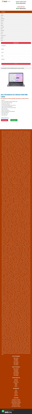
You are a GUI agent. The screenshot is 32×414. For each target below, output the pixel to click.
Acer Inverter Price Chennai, (5, 196)
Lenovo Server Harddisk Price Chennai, (13, 196)
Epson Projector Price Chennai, (24, 250)
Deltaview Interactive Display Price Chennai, (11, 336)
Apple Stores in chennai (16, 403)
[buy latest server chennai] (11, 412)
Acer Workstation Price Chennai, (8, 287)
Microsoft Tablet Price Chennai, (19, 227)
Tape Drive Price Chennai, (24, 328)
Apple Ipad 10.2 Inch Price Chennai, (6, 228)
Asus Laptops (16, 363)
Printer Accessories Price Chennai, (25, 166)
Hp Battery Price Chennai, (11, 152)
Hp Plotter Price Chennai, (26, 215)
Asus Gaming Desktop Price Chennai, (26, 170)
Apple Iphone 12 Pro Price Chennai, (12, 282)
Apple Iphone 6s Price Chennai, (12, 216)
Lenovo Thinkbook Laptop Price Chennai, (13, 291)
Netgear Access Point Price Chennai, (24, 290)
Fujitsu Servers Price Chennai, (16, 342)
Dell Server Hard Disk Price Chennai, (8, 136)
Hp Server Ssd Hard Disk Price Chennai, (23, 196)
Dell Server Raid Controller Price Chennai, (13, 138)
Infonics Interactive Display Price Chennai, (22, 336)
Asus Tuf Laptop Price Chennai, (13, 352)
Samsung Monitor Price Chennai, (26, 164)
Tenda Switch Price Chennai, (10, 351)
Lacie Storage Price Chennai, (5, 204)
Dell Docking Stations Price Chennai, (18, 289)
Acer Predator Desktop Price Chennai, (22, 244)
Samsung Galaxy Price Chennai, (6, 181)
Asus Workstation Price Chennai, (26, 341)
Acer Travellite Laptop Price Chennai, (19, 305)
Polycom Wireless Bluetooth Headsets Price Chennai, (14, 297)
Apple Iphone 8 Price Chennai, (12, 249)
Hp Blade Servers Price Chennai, (18, 276)
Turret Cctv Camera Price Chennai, (22, 311)
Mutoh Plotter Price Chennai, (17, 339)
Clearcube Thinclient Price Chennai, (15, 333)
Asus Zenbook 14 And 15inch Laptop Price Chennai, (18, 235)
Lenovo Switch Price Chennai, (23, 273)
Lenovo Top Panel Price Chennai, (13, 210)
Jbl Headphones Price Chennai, (26, 202)
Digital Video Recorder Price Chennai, (9, 310)
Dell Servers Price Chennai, (11, 288)
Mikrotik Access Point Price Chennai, (19, 334)
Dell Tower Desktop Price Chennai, (12, 353)
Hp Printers (16, 380)
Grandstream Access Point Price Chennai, (9, 335)
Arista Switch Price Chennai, (23, 322)
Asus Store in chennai (16, 405)
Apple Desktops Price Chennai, (25, 246)
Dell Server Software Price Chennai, (23, 137)
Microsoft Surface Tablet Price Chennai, (25, 181)
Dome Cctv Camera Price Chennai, (21, 306)
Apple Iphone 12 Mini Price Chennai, (14, 273)
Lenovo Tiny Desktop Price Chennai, (18, 141)
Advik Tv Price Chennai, (23, 259)
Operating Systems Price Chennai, (6, 303)
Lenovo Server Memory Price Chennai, (13, 204)
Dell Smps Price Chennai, (12, 227)
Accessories (16, 395)
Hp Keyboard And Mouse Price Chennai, (6, 183)
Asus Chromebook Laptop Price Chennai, (22, 352)
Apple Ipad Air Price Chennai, (11, 266)
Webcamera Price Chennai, (5, 281)
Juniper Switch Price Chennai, (15, 322)
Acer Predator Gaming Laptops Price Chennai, (17, 293)
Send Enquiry (4, 120)
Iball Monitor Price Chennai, (15, 340)
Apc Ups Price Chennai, (5, 165)
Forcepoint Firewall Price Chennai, (14, 319)
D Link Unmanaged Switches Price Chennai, (25, 219)
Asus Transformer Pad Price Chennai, (24, 171)
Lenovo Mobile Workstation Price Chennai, (17, 280)
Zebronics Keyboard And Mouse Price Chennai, (7, 199)
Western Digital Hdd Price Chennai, (18, 202)
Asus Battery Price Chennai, (13, 233)
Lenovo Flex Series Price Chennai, (20, 274)
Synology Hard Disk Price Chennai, (8, 308)
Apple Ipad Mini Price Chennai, (18, 266)
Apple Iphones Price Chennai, (17, 149)
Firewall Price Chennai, (11, 259)
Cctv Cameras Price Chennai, (13, 306)
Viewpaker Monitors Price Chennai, (20, 165)
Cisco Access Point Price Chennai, (17, 184)
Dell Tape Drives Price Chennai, (17, 139)
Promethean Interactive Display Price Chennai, (15, 328)
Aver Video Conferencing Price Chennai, (14, 327)
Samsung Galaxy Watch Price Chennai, (15, 181)
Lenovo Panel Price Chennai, (21, 210)
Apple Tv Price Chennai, (23, 217)
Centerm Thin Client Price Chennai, (24, 333)
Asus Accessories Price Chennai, (6, 233)
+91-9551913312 (22, 8)
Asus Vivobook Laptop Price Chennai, (6, 235)
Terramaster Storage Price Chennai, (6, 321)
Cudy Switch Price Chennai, (27, 351)
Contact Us (16, 392)
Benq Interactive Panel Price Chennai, (19, 325)
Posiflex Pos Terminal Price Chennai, (9, 275)
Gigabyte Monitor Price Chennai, (18, 341)
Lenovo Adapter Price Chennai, (5, 154)
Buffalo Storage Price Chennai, (14, 321)
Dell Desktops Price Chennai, (11, 156)
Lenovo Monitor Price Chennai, (11, 242)
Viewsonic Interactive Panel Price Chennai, (21, 326)
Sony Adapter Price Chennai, (7, 155)
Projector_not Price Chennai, (16, 188)
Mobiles (16, 383)
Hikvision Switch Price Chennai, (19, 309)
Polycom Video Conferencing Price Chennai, (23, 241)
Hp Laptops (16, 360)
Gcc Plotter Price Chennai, (9, 339)
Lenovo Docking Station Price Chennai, (10, 211)
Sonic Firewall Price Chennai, (18, 262)
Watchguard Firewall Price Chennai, (17, 263)
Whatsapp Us (13, 120)
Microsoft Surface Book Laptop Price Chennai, (14, 281)
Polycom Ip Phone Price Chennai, (8, 350)
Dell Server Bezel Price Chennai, (6, 137)
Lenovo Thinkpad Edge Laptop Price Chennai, (24, 232)
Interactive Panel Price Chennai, (10, 325)
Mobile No (2, 49)
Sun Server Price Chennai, (27, 278)
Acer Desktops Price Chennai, (12, 158)
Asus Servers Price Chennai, (19, 353)
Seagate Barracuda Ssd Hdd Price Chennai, (19, 200)
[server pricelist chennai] (9, 412)
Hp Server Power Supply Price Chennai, (14, 279)
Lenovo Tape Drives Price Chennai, (15, 248)
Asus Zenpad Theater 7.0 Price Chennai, (16, 172)
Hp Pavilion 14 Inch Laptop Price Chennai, (11, 218)
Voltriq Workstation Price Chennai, (14, 338)
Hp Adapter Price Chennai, (19, 150)
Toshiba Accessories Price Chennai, (16, 155)
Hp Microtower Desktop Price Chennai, (24, 277)
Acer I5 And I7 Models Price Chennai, (17, 186)
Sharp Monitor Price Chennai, (22, 340)
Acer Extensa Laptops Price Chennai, (19, 294)
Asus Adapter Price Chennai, (21, 233)
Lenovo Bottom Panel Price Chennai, (17, 213)
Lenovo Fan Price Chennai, (18, 211)
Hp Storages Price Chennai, (21, 140)
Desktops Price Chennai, (13, 164)
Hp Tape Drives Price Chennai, (14, 228)
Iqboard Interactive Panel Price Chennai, (15, 337)
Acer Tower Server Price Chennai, (8, 184)
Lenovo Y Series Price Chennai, (26, 227)
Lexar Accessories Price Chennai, (26, 203)
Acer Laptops (16, 364)
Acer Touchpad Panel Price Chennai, (25, 195)
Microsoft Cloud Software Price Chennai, (25, 180)
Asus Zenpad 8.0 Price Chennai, (25, 172)
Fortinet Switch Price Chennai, (12, 324)
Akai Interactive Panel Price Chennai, (25, 337)
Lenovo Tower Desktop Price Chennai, (8, 141)
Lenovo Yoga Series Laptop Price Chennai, (16, 182)
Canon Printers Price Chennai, (14, 264)
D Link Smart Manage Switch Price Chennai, (11, 243)
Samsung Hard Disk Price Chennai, (10, 309)
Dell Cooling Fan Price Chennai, (25, 139)
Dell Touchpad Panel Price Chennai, (19, 167)
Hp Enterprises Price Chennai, (18, 247)
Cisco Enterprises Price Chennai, (26, 184)
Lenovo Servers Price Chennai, (20, 158)
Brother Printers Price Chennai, (16, 230)
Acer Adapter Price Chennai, (26, 152)
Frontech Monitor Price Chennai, (6, 338)
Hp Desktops (16, 371)
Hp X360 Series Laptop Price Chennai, (25, 157)
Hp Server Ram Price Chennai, (26, 198)
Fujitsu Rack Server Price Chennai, (24, 342)
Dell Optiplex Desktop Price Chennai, (24, 142)
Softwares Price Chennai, (24, 303)
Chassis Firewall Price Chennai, (26, 260)
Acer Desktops (16, 375)
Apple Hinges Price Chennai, (5, 210)
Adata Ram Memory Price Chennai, (17, 308)
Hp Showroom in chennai (16, 399)
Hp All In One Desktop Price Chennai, (8, 215)
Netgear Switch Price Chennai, (14, 311)
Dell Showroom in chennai (16, 401)
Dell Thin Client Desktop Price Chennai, (17, 323)
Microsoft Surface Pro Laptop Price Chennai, (20, 134)
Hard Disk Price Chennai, (17, 179)
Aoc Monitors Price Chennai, (15, 232)
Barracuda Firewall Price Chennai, (6, 319)
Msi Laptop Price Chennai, (25, 256)
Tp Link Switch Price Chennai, (14, 304)
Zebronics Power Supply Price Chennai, (25, 179)
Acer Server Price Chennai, (9, 188)
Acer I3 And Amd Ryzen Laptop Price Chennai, (7, 186)
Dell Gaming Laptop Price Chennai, (24, 281)
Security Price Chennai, (7, 306)
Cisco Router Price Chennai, (21, 212)
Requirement (3, 59)
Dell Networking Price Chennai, (24, 258)
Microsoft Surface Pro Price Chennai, (6, 182)
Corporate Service (3, 35)
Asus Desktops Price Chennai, (20, 168)
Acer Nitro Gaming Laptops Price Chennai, (9, 294)
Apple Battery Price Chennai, (19, 153)
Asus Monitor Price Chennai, (21, 228)
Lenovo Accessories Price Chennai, (19, 152)
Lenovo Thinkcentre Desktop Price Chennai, (18, 133)
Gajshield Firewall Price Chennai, (22, 319)
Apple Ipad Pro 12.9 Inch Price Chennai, (15, 166)
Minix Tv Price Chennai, (9, 232)
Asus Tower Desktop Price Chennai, (17, 170)
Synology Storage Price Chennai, (26, 266)
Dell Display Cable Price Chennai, (26, 226)
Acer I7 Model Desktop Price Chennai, (13, 244)
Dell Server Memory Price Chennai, (26, 136)
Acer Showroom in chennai (16, 406)
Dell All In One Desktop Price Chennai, (22, 187)
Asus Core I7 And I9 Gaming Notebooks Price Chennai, (10, 187)
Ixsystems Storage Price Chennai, (26, 320)
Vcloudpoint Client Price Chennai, (16, 180)
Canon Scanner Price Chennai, (21, 245)
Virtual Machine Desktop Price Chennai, (9, 260)
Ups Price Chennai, (10, 133)
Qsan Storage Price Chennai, (5, 324)
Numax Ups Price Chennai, (16, 350)
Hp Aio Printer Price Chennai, (25, 263)
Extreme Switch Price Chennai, (9, 323)
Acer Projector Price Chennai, (24, 188)
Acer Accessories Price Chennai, (26, 150)
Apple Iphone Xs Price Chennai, (25, 265)
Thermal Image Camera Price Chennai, (21, 231)
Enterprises (2, 20)
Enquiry (16, 391)
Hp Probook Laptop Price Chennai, (8, 157)
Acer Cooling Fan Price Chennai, (10, 200)
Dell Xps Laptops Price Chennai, (26, 141)
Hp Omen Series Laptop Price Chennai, (18, 135)
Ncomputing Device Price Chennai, (11, 274)
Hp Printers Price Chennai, (5, 169)
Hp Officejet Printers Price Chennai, (21, 169)
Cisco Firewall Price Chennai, (11, 262)
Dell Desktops (16, 370)
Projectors (16, 379)
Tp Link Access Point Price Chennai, (15, 290)
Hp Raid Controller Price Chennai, (18, 198)
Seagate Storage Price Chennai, (10, 320)
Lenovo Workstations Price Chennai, (19, 143)
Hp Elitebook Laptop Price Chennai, (17, 157)
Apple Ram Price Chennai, (7, 311)
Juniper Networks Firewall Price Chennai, (25, 318)
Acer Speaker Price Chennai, (17, 195)
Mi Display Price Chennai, (7, 280)
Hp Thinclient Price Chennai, (20, 243)
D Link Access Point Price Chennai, (20, 220)
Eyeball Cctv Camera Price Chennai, (10, 307)
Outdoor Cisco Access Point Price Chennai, (7, 185)
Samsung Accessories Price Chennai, (24, 151)
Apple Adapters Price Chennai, (12, 153)
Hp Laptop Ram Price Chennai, (16, 287)
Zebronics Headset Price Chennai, (13, 189)
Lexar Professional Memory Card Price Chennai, (16, 203)
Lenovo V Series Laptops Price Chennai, (6, 219)
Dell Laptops (16, 359)
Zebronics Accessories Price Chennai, (9, 198)
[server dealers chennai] (5, 412)
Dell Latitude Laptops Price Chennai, (6, 142)
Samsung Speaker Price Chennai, (8, 263)
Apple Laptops (16, 358)
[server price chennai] (7, 412)
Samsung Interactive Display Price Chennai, (15, 303)
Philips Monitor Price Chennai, (12, 165)
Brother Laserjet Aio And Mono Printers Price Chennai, (10, 231)
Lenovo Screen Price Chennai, (9, 213)
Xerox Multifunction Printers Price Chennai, (13, 140)
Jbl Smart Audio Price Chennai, (9, 201)
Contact (2, 40)
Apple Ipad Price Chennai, (7, 166)
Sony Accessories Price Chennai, (22, 154)
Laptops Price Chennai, (17, 259)
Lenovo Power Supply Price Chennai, (17, 214)
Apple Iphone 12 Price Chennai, (6, 273)
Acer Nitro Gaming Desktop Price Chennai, (24, 295)
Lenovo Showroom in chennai (16, 402)
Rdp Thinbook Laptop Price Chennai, (10, 134)
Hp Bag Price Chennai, (26, 243)
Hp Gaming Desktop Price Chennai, (20, 292)
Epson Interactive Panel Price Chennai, (9, 349)
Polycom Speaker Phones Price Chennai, (25, 297)
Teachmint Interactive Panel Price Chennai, (19, 349)
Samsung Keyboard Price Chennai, (18, 246)
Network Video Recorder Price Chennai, (19, 310)
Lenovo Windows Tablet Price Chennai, (6, 180)
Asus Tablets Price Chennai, (15, 171)
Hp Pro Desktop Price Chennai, (12, 292)
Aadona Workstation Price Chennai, (25, 339)
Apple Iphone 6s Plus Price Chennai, (20, 216)
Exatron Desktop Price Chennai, (5, 352)
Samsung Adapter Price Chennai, (15, 151)
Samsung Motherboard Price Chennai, (8, 246)
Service (16, 394)
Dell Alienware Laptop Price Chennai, (15, 142)
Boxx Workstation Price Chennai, (10, 341)
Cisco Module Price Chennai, (22, 279)
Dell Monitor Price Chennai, (5, 168)
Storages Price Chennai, (11, 179)
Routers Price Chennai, (24, 308)
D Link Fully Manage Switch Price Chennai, (16, 183)
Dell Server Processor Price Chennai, (17, 136)
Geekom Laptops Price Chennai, (24, 350)
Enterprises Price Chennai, (11, 247)
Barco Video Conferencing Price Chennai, (11, 326)
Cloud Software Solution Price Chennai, (16, 265)
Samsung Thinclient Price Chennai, (6, 333)
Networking (2, 30)
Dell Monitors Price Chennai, (11, 143)
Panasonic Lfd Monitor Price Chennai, (23, 204)
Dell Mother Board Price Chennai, (13, 168)
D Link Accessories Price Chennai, (16, 219)
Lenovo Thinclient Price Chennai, (26, 323)
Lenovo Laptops (16, 362)
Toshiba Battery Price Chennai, (24, 155)
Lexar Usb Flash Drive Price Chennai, (6, 203)
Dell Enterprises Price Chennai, (26, 247)
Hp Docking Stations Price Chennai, (8, 289)
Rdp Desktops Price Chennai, (22, 205)
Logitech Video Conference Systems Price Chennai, (24, 234)
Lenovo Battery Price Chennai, (26, 153)
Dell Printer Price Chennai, (7, 293)
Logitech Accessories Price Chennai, (20, 282)
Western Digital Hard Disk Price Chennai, (10, 305)
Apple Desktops (16, 368)
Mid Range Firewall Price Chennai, (23, 261)
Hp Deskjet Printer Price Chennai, (13, 169)
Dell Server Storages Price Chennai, (14, 137)
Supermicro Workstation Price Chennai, (6, 340)
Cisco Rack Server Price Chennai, (8, 258)
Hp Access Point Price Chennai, (20, 218)
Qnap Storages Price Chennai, (8, 250)
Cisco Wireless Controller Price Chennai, (13, 212)
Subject (2, 55)
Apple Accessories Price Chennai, (6, 151)
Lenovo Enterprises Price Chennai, (6, 248)
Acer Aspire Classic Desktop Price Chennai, (13, 295)
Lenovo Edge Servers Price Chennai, (22, 296)
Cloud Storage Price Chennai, (7, 265)
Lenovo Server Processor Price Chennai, (18, 199)
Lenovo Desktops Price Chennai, (19, 156)
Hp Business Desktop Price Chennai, (17, 215)
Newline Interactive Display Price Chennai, (24, 327)
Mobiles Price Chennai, (7, 234)
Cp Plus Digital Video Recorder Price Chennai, (15, 312)
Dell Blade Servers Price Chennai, (8, 277)
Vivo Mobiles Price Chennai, (13, 234)
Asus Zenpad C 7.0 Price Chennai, (12, 173)
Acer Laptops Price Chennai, (5, 158)
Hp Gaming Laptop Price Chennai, (11, 256)
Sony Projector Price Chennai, (16, 258)
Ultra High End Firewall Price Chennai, (6, 261)
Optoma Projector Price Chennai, (19, 307)
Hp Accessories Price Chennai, (11, 150)
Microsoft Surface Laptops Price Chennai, (20, 229)
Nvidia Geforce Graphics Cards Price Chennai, (13, 197)
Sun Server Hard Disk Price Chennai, (12, 278)
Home (16, 390)
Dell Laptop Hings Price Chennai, (11, 167)
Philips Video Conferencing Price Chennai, (21, 324)
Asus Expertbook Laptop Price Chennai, (19, 275)
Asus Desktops (16, 374)
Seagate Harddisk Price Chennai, (12, 257)
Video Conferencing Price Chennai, (13, 241)
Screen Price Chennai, (22, 251)
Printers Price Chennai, (27, 168)
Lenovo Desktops (16, 372)
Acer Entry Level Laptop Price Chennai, (25, 185)
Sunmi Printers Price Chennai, (22, 304)
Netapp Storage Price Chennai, (18, 320)
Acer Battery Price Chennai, (5, 153)
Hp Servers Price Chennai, (24, 149)
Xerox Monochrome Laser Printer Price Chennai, (13, 251)
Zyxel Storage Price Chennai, (21, 321)
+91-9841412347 (22, 3)
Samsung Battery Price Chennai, (13, 154)
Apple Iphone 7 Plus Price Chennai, (8, 217)
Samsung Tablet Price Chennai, (5, 279)
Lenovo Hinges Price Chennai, (25, 211)
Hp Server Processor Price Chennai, (21, 189)
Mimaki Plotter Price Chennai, (22, 338)
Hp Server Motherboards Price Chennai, (9, 276)
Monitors (2, 25)
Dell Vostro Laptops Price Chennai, (8, 135)
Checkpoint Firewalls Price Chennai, (15, 318)
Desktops (2, 15)
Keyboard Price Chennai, (22, 197)
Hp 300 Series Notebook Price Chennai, (10, 229)
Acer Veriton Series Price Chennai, (16, 185)
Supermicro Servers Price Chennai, (13, 343)
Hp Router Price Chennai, (27, 218)
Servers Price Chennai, (19, 164)
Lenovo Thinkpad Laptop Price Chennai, (7, 171)
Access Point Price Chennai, (7, 290)
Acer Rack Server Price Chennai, (22, 264)
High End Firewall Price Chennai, (15, 261)
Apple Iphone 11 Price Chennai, (16, 217)
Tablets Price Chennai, (10, 149)
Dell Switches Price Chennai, (8, 226)
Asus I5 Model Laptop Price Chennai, (13, 174)
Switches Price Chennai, (7, 304)
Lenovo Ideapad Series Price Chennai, (25, 182)
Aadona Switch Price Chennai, (8, 322)
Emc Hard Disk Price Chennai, (20, 278)
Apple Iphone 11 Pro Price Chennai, (19, 242)
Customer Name (3, 45)
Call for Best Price (5, 118)
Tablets (16, 384)
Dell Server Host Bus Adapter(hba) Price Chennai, (8, 139)
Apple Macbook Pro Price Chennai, (6, 164)
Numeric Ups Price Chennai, (5, 227)
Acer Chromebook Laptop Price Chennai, (25, 272)
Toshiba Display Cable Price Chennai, (17, 226)
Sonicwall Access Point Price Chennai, (19, 351)
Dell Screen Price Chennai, (27, 167)
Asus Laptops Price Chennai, (9, 170)
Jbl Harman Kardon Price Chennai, (26, 201)
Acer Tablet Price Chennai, (14, 296)
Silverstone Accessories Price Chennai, (24, 287)
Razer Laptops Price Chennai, (20, 343)
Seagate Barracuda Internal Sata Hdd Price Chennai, (8, 202)
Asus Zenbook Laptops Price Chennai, (23, 174)
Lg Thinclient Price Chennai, (11, 334)
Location (2, 52)
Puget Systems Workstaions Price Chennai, (7, 342)
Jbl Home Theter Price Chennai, (18, 201)
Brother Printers (16, 382)
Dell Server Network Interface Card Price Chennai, (24, 138)
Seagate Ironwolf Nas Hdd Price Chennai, (13, 205)
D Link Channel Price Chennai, (16, 277)
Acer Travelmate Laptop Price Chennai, (15, 272)
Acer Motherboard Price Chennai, (10, 195)
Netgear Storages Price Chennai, (16, 250)
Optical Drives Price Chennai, (19, 257)
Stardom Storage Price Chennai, (18, 260)
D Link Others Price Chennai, (12, 220)
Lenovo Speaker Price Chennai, (8, 214)
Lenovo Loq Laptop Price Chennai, (22, 291)
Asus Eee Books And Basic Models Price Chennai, (22, 173)
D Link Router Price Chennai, (5, 220)
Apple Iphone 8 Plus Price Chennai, (20, 249)
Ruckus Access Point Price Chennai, (19, 335)
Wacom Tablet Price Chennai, (26, 280)
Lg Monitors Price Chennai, (9, 230)
